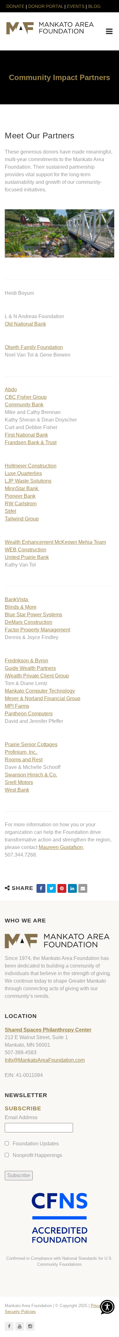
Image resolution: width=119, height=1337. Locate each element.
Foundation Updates (36, 1143)
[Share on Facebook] (40, 888)
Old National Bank (25, 324)
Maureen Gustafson (61, 847)
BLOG (94, 6)
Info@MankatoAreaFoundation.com (45, 1060)
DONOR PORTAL (45, 6)
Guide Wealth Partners (30, 668)
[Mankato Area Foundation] (50, 28)
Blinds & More (20, 607)
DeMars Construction (28, 622)
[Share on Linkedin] (72, 888)
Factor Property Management (37, 629)
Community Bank (24, 404)
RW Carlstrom (20, 503)
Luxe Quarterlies (23, 473)
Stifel (10, 511)
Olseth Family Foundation (34, 347)
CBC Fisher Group (26, 397)
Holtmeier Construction (30, 465)
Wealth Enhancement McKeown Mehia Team (55, 542)
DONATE (16, 6)
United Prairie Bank (27, 557)
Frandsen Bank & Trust (30, 442)
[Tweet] (51, 888)
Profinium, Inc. (21, 752)
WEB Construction (25, 549)
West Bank (17, 790)
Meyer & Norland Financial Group (42, 698)
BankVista (17, 599)
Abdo (11, 389)
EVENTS (75, 6)
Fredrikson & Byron (26, 660)
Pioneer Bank (20, 496)
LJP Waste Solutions (28, 481)
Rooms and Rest (24, 759)
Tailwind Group (22, 518)
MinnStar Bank (22, 488)
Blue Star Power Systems (33, 614)
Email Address (21, 1117)
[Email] (82, 888)
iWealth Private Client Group (37, 675)
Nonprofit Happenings (37, 1155)
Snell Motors (19, 782)
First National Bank (26, 435)
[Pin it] (61, 888)
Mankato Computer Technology (40, 691)
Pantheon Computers (29, 713)
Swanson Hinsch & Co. (31, 774)
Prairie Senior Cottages (31, 744)
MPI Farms (17, 706)
